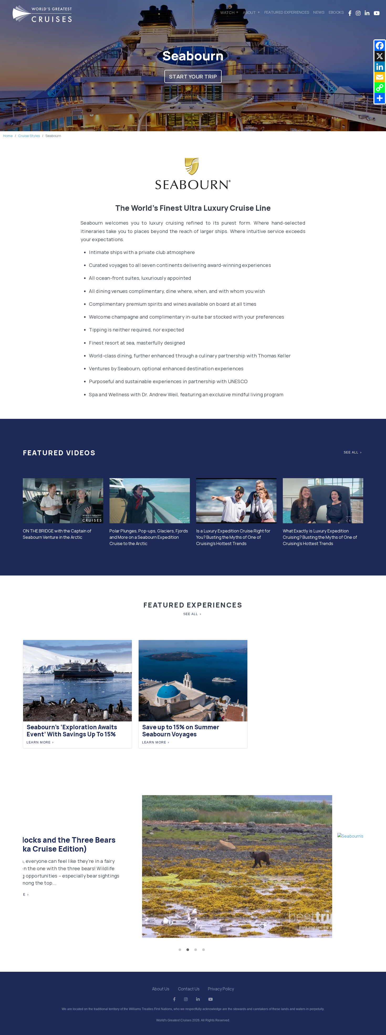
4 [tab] (204, 951)
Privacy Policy (221, 989)
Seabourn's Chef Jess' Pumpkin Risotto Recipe (292, 810)
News (318, 12)
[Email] (379, 77)
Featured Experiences (286, 12)
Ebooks (336, 12)
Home (8, 135)
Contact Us (189, 989)
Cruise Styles (29, 135)
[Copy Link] (379, 87)
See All (351, 452)
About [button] (249, 12)
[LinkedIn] (379, 66)
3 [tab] (197, 951)
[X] (379, 56)
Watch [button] (227, 12)
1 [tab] (181, 951)
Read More (246, 868)
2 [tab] (189, 951)
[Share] (379, 98)
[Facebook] (379, 45)
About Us (160, 989)
